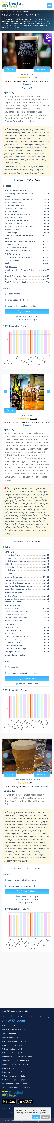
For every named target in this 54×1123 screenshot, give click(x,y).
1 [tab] (23, 63)
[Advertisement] (27, 981)
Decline (45, 1117)
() (33, 78)
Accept (36, 1117)
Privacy (5, 1116)
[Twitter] (7, 1112)
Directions (43, 786)
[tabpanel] (27, 51)
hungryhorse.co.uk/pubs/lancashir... (23, 673)
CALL (11, 69)
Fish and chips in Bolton (13, 1045)
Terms (13, 1116)
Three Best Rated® (25, 1121)
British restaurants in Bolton (15, 1030)
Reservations (14, 293)
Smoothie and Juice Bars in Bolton (18, 1057)
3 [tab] (27, 63)
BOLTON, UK (17, 12)
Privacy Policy (41, 1113)
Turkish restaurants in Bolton (15, 1084)
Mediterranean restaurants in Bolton (18, 1060)
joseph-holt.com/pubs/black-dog (22, 306)
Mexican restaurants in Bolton (16, 1064)
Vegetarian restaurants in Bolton (17, 1087)
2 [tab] (25, 63)
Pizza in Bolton (10, 1068)
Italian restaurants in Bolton (15, 1053)
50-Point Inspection (38, 21)
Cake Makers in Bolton (13, 1037)
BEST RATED (6, 12)
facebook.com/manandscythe (22, 886)
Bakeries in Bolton (11, 1026)
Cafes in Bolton (10, 1033)
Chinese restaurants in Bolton (16, 1041)
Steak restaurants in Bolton (15, 1072)
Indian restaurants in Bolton (15, 1049)
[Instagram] (12, 1112)
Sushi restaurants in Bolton (15, 1076)
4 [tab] (29, 63)
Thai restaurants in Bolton (14, 1080)
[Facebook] (2, 1112)
